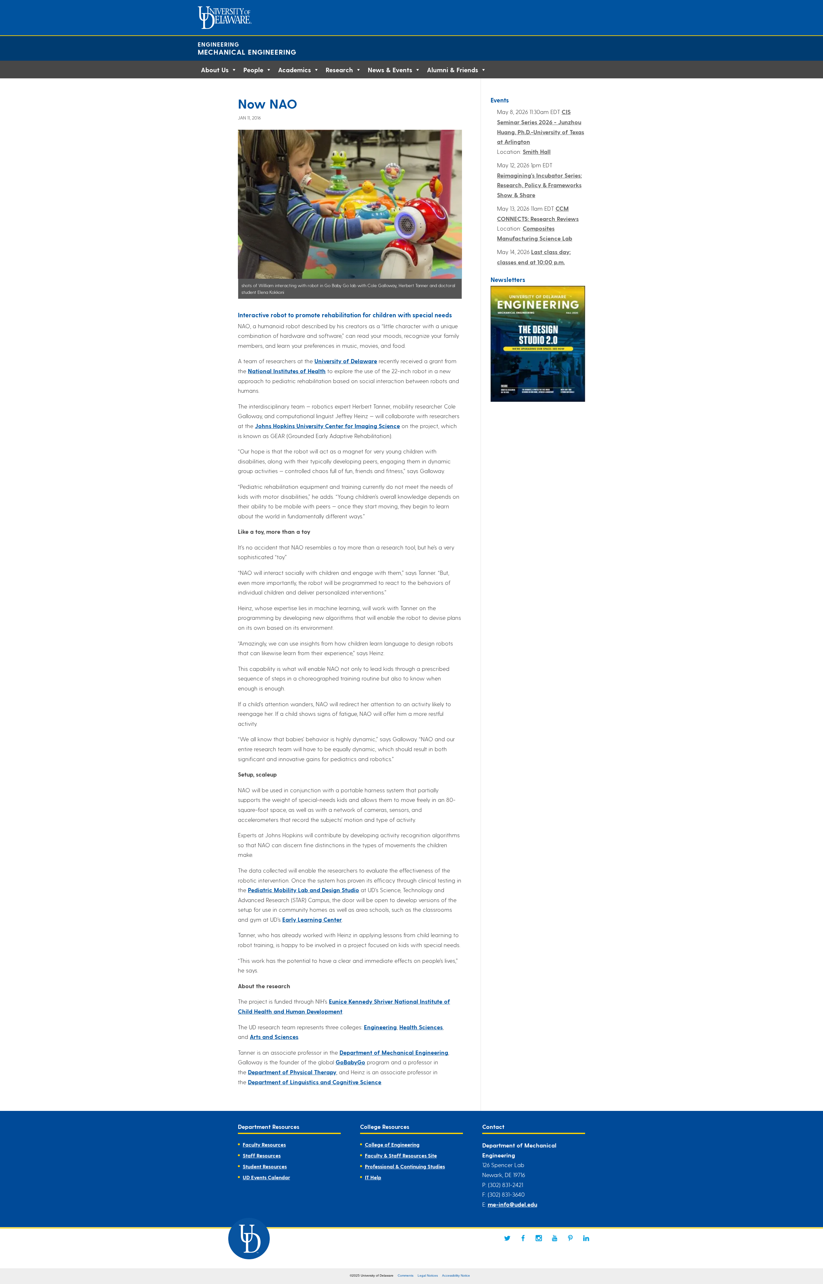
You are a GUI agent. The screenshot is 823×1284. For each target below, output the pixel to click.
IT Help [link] (373, 1177)
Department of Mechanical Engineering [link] (393, 1052)
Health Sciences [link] (421, 1027)
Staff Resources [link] (262, 1155)
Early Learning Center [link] (312, 919)
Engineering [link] (218, 44)
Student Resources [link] (265, 1166)
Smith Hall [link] (537, 151)
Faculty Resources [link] (264, 1144)
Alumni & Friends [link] (452, 70)
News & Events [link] (390, 70)
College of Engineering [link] (392, 1144)
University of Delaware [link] (345, 360)
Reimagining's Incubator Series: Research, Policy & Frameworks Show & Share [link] (539, 185)
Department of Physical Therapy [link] (292, 1072)
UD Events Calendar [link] (266, 1177)
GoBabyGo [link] (350, 1062)
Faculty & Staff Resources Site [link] (401, 1155)
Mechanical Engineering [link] (247, 52)
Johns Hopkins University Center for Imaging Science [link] (327, 425)
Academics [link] (294, 70)
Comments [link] (405, 1275)
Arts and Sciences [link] (274, 1036)
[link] (507, 1238)
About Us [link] (215, 70)
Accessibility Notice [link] (456, 1275)
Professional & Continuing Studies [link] (405, 1166)
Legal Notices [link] (428, 1275)
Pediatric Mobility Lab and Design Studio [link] (303, 889)
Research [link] (339, 70)
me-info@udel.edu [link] (512, 1204)
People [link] (253, 70)
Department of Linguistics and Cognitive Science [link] (314, 1081)
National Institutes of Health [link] (287, 370)
